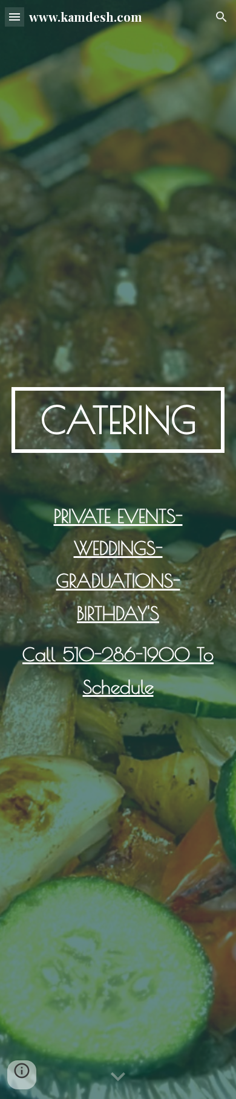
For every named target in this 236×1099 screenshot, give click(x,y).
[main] (118, 419)
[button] (14, 16)
